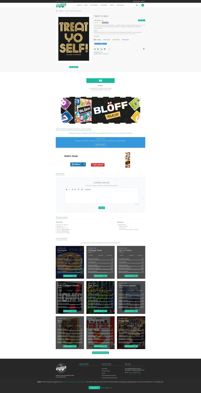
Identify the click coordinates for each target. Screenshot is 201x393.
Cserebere (103, 5)
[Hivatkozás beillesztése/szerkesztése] (78, 189)
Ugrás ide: (141, 20)
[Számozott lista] (75, 189)
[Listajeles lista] (72, 189)
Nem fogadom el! (106, 388)
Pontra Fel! (120, 5)
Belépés (143, 1)
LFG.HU (71, 1)
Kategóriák (94, 5)
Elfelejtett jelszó (106, 371)
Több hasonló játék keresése (100, 352)
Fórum (112, 5)
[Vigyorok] (82, 189)
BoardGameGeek (64, 1)
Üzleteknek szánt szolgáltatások (109, 377)
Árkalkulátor (136, 1)
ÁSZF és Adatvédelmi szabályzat (109, 375)
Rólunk (103, 373)
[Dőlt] (69, 189)
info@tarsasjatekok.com (134, 372)
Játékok (79, 5)
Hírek (86, 5)
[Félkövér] (66, 189)
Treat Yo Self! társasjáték (73, 11)
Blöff (101, 52)
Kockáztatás (105, 54)
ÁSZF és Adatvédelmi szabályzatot (74, 382)
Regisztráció (105, 368)
